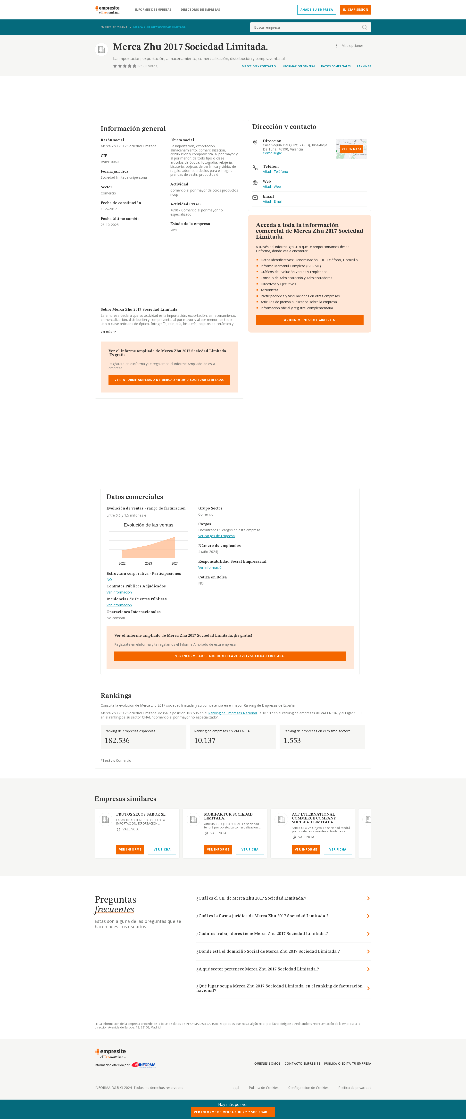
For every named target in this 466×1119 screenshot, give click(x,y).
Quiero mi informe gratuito (310, 320)
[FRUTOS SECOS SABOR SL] (105, 819)
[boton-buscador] (364, 27)
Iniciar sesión (355, 10)
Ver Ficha (162, 849)
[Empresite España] (109, 10)
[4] (130, 66)
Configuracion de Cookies (308, 1087)
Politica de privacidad (354, 1087)
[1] (115, 66)
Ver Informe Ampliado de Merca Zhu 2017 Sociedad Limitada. (169, 380)
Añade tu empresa (316, 10)
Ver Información (119, 592)
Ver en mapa (351, 149)
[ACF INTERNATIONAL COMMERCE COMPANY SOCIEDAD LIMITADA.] (281, 819)
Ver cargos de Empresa (216, 536)
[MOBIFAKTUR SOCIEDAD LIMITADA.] (193, 819)
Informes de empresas (153, 9)
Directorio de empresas (200, 9)
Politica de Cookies (264, 1087)
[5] (135, 66)
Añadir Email (272, 202)
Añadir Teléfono (275, 172)
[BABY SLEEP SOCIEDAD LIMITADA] (369, 819)
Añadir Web (272, 187)
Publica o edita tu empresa (347, 1063)
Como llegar (272, 153)
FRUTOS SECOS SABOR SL (141, 815)
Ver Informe (130, 849)
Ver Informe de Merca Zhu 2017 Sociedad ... (233, 1112)
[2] (120, 66)
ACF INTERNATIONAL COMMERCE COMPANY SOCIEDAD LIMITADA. (314, 818)
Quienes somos (267, 1063)
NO (109, 580)
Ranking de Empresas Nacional (232, 713)
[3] (125, 66)
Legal (235, 1087)
